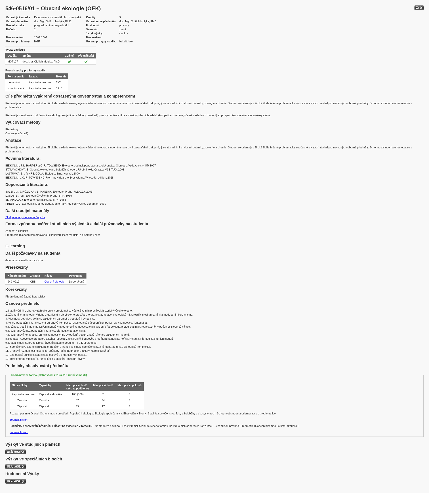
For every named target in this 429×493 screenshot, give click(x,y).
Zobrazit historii (19, 419)
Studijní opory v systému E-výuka (25, 217)
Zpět (419, 7)
